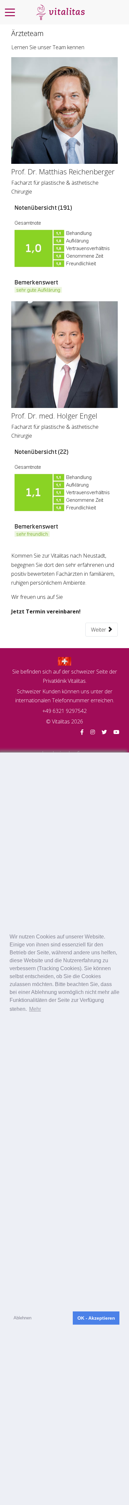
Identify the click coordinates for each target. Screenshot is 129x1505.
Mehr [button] (35, 1009)
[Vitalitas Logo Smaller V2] (60, 12)
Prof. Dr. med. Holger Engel (54, 416)
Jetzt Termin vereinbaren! (46, 611)
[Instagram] (92, 732)
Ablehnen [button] (22, 1317)
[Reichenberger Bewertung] (62, 248)
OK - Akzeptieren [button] (96, 1318)
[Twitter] (104, 732)
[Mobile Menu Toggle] (10, 12)
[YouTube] (116, 732)
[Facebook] (82, 732)
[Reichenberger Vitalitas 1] (64, 110)
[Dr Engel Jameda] (62, 492)
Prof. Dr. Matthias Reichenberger (62, 171)
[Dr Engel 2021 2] (64, 354)
